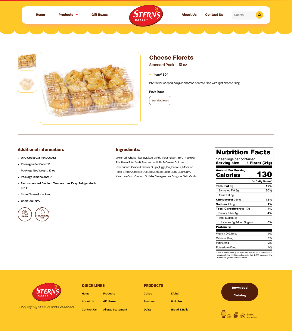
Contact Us (214, 15)
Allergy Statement (115, 309)
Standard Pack (160, 101)
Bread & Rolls (179, 309)
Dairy (147, 309)
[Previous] (47, 88)
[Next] (133, 88)
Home (40, 15)
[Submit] (259, 15)
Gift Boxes (99, 15)
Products (66, 15)
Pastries (149, 301)
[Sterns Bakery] (146, 17)
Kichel (175, 293)
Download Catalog (240, 291)
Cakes (148, 293)
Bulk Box (176, 301)
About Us (189, 15)
